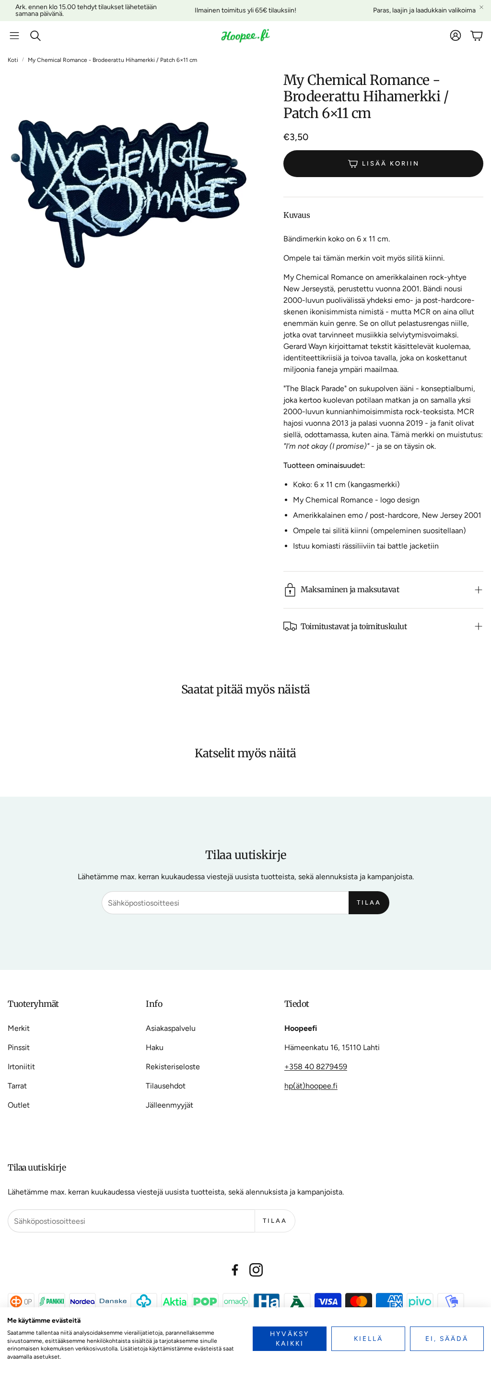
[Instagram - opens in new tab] (256, 1270)
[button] (14, 35)
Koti (13, 60)
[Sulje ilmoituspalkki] (481, 7)
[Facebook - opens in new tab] (235, 1270)
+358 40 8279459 (315, 1066)
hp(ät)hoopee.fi (311, 1085)
